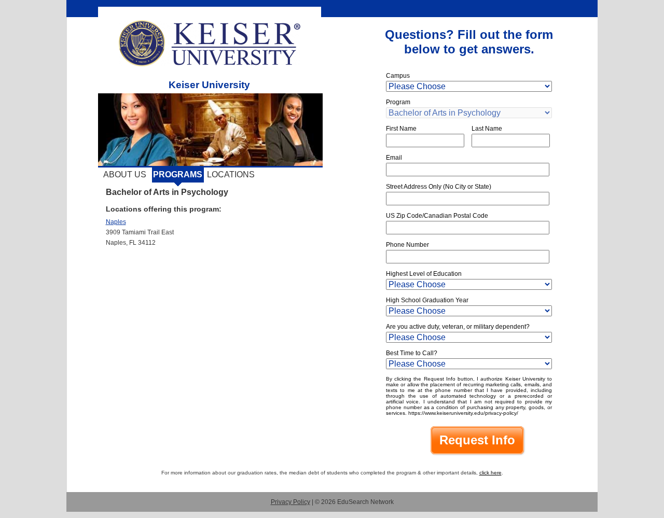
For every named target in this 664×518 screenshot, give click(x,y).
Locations (231, 174)
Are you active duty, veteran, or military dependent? (458, 326)
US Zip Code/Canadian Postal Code (437, 215)
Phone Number (407, 244)
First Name (401, 128)
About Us (124, 174)
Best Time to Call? (411, 353)
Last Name (487, 128)
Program (398, 102)
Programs (177, 174)
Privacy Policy (290, 502)
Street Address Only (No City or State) (438, 186)
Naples (116, 222)
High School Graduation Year (427, 300)
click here (490, 472)
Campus (398, 75)
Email (394, 157)
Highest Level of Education (424, 273)
